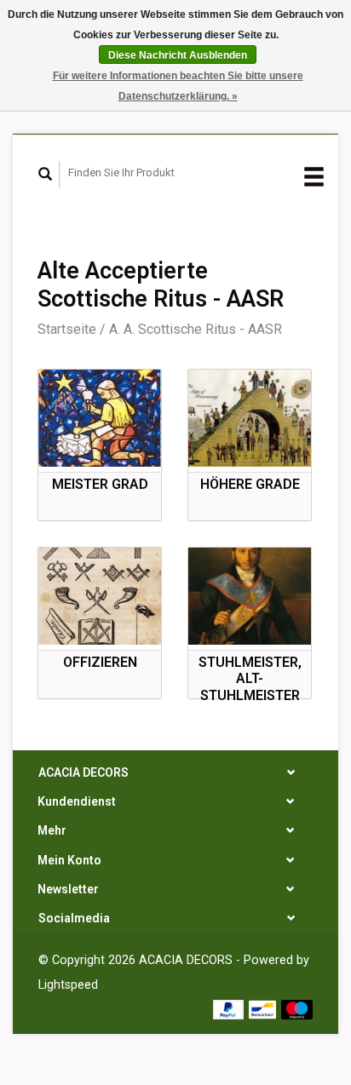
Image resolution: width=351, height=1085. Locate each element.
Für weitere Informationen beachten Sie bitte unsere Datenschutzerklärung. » (178, 86)
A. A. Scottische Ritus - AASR (195, 329)
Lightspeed (68, 985)
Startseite (66, 329)
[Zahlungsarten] (230, 1008)
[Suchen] (46, 174)
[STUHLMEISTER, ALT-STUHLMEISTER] (249, 596)
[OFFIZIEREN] (99, 596)
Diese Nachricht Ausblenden (177, 55)
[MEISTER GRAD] (99, 418)
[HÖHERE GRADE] (249, 418)
